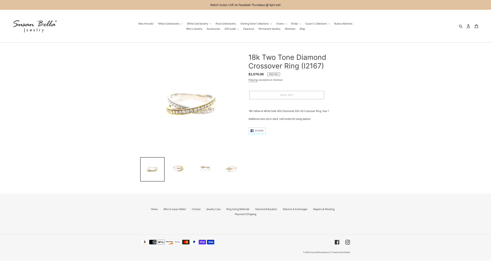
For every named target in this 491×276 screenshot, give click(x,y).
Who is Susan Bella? (174, 209)
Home (154, 209)
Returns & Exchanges (295, 209)
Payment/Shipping (245, 214)
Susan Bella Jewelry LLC (321, 252)
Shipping (253, 80)
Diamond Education (266, 209)
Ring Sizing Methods (238, 209)
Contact (196, 209)
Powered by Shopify (341, 252)
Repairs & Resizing (323, 209)
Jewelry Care (213, 209)
